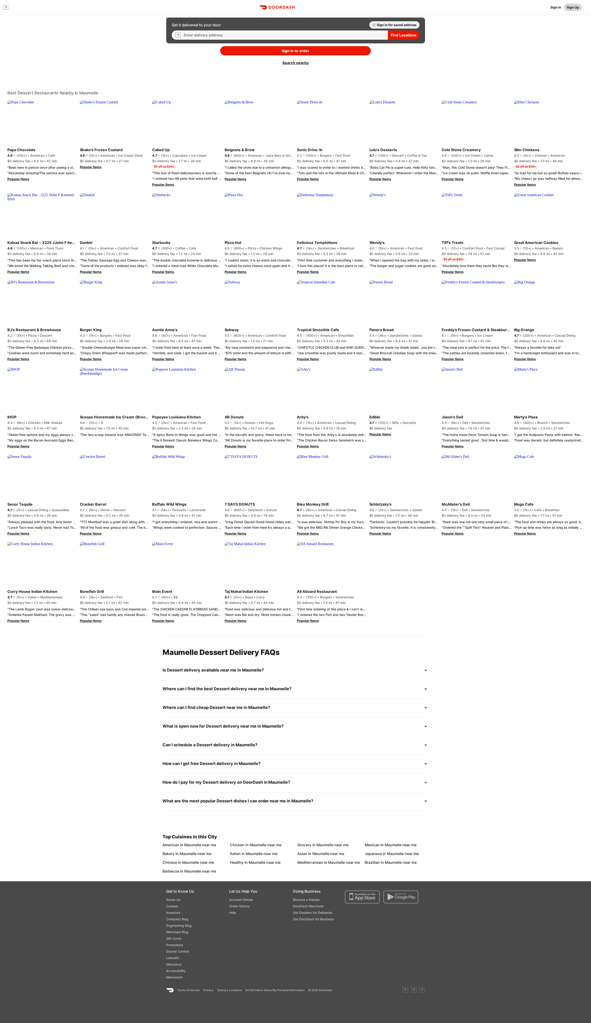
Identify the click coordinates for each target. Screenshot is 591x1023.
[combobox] (284, 35)
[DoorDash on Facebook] (405, 990)
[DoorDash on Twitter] (413, 990)
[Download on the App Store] (362, 897)
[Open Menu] (6, 7)
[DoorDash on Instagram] (422, 990)
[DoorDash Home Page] (277, 7)
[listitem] (173, 844)
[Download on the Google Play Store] (400, 897)
